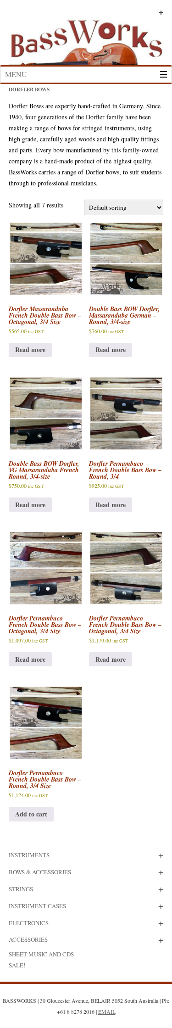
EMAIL (107, 1011)
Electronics (29, 923)
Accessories (28, 939)
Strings (21, 889)
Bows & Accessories (40, 872)
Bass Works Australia (86, 38)
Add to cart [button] (31, 814)
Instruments (29, 855)
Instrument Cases (37, 906)
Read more (30, 349)
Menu (16, 74)
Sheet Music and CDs (41, 954)
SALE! (17, 965)
